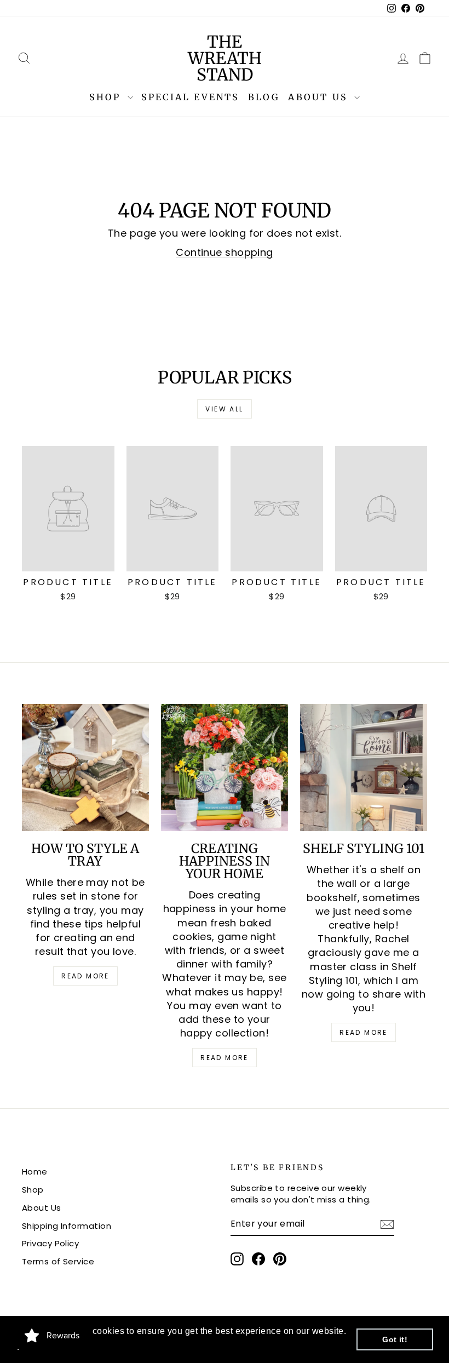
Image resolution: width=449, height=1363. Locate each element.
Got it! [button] (394, 1339)
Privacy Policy (50, 1243)
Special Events (190, 96)
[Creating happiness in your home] (224, 767)
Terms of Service (58, 1261)
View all (224, 409)
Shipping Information (66, 1226)
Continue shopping (224, 252)
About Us (320, 96)
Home (35, 1171)
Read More (85, 976)
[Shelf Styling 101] (363, 767)
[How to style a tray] (85, 767)
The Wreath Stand (225, 58)
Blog (264, 96)
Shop (107, 96)
